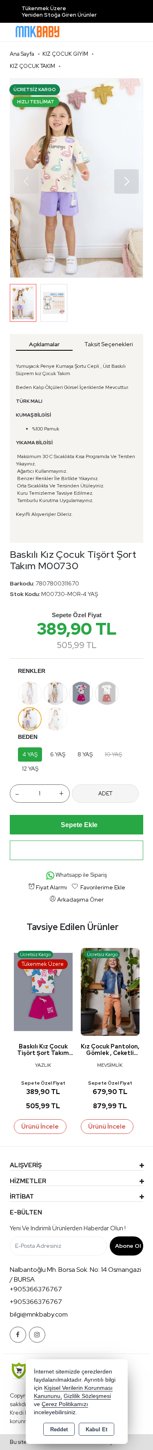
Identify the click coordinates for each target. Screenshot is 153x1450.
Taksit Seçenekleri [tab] (108, 344)
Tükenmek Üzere (44, 8)
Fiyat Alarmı (51, 887)
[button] (126, 181)
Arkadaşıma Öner (80, 899)
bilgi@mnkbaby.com (39, 1314)
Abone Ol (128, 1245)
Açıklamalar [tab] (44, 344)
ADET (105, 793)
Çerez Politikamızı (65, 1404)
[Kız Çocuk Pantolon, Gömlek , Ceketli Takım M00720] (110, 991)
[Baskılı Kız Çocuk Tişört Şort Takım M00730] (76, 178)
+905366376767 (36, 1289)
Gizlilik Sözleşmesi (87, 1396)
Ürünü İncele (40, 1126)
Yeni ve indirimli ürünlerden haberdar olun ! (68, 1228)
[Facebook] (18, 1335)
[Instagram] (37, 1335)
